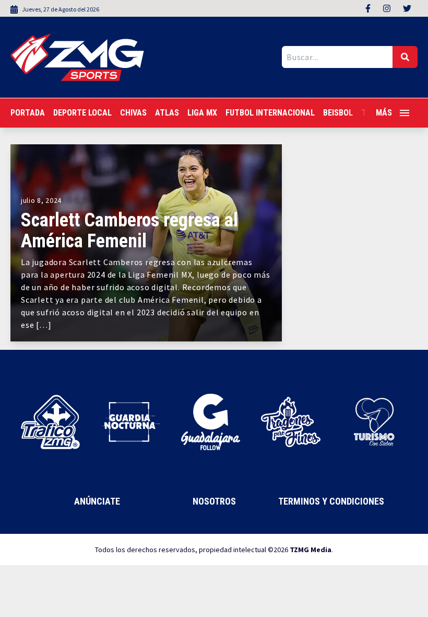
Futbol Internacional (270, 113)
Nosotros (214, 501)
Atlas (167, 113)
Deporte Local (82, 113)
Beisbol (338, 113)
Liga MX (202, 113)
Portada (27, 113)
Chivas (133, 113)
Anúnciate (97, 501)
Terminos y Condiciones (331, 501)
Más (384, 113)
